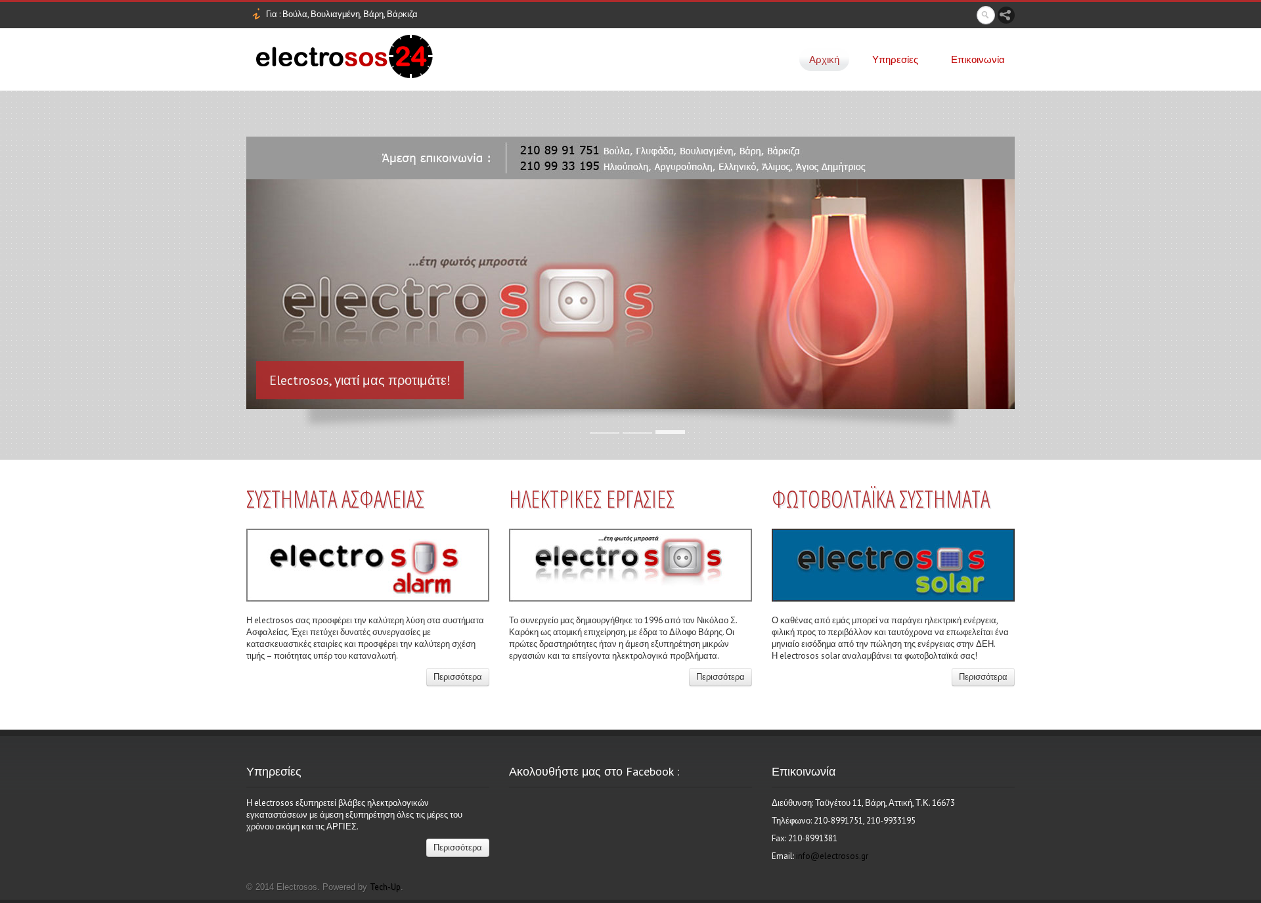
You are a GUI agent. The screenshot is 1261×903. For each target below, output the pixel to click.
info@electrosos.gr (832, 856)
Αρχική (824, 59)
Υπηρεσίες (895, 59)
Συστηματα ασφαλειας (335, 499)
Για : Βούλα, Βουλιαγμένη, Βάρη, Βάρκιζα (342, 14)
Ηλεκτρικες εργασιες (592, 499)
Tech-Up (385, 886)
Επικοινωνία (978, 59)
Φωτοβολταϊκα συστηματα (881, 499)
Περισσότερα (457, 676)
